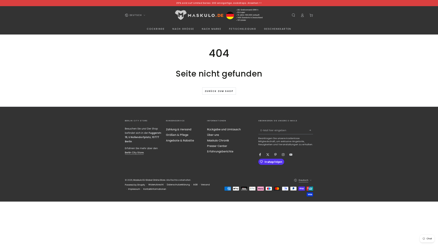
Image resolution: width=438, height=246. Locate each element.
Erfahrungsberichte (220, 151)
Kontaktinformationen (154, 189)
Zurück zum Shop (219, 91)
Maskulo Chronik (218, 140)
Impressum (134, 189)
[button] (293, 15)
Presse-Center (217, 146)
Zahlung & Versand (178, 129)
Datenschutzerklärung (178, 184)
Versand (205, 184)
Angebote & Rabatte (180, 140)
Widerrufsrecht (156, 184)
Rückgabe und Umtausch (224, 129)
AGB (195, 184)
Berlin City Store (134, 152)
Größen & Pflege (177, 135)
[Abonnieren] (311, 130)
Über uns (213, 135)
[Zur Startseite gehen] (219, 15)
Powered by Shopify (135, 184)
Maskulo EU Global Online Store (149, 180)
